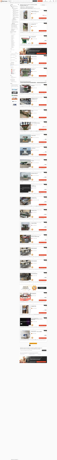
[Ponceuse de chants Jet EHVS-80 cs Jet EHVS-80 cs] (25, 151)
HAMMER (12, 47)
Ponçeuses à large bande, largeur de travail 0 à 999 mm (16, 15)
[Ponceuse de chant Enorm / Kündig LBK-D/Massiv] (25, 126)
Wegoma (12, 41)
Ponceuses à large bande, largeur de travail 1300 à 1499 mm (16, 11)
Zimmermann (13, 45)
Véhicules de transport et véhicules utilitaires (14, 26)
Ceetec (12, 46)
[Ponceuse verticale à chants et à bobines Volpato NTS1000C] (25, 226)
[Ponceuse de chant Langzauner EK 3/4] (25, 60)
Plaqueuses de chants (15, 21)
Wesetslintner (13, 42)
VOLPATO (12, 35)
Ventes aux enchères (13, 81)
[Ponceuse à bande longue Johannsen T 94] (25, 27)
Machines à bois (13, 5)
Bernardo (12, 40)
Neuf (12, 76)
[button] (56, 1)
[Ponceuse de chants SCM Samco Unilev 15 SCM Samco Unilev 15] (25, 176)
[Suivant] (30, 14)
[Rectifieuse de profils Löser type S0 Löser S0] (25, 164)
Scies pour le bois (14, 19)
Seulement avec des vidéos (14, 85)
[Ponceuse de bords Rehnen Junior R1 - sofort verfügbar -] (25, 335)
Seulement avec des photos (14, 84)
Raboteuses (14, 20)
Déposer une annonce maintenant (41, 53)
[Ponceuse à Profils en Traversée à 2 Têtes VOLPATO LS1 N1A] (25, 214)
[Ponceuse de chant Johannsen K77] (25, 40)
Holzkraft (12, 36)
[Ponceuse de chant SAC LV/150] (25, 72)
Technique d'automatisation (14, 27)
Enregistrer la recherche (33, 343)
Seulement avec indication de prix (15, 53)
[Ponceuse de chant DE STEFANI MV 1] (25, 297)
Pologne (13, 70)
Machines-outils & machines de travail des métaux (14, 24)
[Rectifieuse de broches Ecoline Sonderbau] (25, 251)
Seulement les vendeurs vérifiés (14, 86)
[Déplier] (33, 21)
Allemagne (13, 69)
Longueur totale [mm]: (12, 57)
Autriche (13, 71)
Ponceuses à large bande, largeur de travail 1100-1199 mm (16, 13)
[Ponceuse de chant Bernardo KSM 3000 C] (25, 277)
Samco (12, 39)
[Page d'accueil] (10, 2)
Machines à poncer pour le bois (15, 7)
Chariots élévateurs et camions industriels (14, 29)
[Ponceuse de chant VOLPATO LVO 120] (25, 201)
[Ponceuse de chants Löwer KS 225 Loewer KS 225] (25, 139)
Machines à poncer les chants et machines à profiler (15, 9)
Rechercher (44, 350)
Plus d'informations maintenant (41, 288)
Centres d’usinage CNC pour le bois (15, 22)
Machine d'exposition (13, 77)
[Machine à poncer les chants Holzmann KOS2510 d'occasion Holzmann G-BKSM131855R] (25, 239)
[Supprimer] (32, 8)
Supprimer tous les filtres (37, 8)
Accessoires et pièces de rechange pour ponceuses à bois (16, 18)
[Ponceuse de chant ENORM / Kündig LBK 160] (25, 15)
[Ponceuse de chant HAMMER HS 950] (25, 309)
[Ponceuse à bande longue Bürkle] (25, 114)
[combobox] (15, 68)
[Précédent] (20, 14)
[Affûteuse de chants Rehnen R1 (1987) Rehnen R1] (25, 89)
